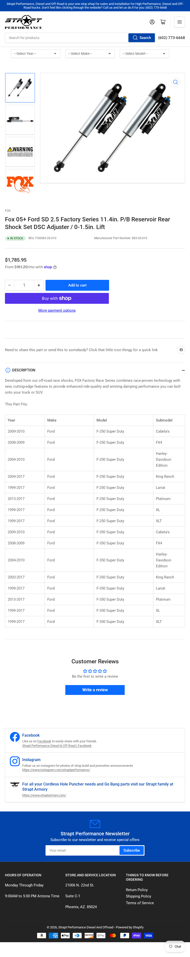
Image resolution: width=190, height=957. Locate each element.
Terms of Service (140, 903)
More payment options (57, 310)
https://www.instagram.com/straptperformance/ (56, 770)
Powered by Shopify (129, 927)
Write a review (95, 690)
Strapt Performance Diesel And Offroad (85, 927)
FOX (8, 210)
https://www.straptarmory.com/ (44, 795)
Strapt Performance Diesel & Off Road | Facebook (57, 745)
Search (145, 38)
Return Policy (137, 890)
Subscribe (131, 850)
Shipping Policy (138, 896)
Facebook (44, 741)
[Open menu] (179, 22)
